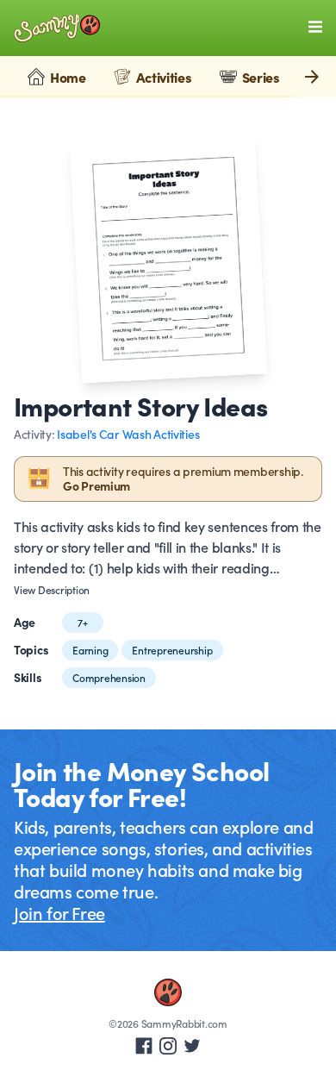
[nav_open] (315, 27)
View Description (52, 590)
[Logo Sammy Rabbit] (57, 28)
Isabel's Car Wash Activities (128, 433)
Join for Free (59, 912)
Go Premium (96, 485)
